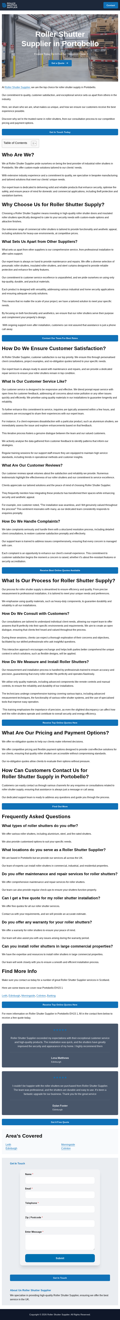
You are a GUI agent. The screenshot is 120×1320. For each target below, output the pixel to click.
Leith (4, 995)
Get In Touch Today (60, 132)
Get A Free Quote (60, 1122)
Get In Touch (60, 1278)
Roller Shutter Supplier (17, 87)
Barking (51, 995)
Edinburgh (14, 995)
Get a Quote (58, 63)
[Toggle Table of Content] (32, 143)
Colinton (41, 995)
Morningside (28, 995)
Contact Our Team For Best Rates (60, 338)
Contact (111, 5)
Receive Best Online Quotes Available (60, 570)
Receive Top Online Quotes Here (60, 722)
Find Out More (60, 806)
